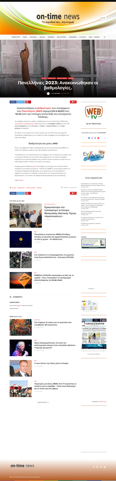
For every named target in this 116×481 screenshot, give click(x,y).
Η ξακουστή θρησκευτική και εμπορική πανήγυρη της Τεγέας (91, 212)
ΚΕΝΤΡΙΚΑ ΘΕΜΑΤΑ (62, 78)
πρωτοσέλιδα (91, 354)
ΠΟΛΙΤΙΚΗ (42, 37)
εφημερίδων (97, 354)
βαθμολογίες (44, 108)
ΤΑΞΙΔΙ (90, 37)
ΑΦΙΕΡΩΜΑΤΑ (72, 37)
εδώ (34, 166)
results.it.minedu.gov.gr (25, 123)
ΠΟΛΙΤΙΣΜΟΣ (33, 37)
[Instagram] (92, 138)
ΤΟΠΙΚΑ (25, 37)
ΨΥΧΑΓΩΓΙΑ (82, 37)
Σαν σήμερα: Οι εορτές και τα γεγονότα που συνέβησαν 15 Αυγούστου (53, 323)
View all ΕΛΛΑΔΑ (42, 402)
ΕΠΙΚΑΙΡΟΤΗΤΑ (16, 37)
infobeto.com (102, 401)
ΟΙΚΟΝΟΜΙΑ (51, 37)
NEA (35, 232)
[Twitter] (95, 138)
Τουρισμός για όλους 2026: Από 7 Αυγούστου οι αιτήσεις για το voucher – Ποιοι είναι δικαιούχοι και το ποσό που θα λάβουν (55, 386)
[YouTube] (98, 138)
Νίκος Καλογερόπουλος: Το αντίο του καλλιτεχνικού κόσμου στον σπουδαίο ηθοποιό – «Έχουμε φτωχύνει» (55, 345)
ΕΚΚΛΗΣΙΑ (37, 320)
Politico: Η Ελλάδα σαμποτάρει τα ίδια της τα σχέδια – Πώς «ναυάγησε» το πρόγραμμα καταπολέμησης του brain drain (54, 277)
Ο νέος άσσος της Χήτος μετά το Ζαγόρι (51, 363)
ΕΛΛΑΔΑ (44, 78)
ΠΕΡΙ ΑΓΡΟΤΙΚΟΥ (61, 37)
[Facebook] (89, 138)
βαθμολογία (67, 187)
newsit (21, 180)
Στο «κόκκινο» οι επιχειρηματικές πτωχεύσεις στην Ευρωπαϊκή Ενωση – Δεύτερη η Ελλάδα (54, 256)
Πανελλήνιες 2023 (32, 111)
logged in (19, 305)
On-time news (56, 93)
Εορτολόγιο (91, 288)
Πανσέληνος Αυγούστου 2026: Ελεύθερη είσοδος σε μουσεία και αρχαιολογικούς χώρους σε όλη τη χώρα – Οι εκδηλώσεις (55, 236)
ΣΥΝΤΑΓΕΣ (97, 37)
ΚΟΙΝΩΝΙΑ (71, 78)
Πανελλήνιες (74, 187)
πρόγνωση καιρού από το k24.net (89, 311)
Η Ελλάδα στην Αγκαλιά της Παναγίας (90, 223)
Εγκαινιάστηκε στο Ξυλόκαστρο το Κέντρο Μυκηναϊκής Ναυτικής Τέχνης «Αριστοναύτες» (60, 212)
